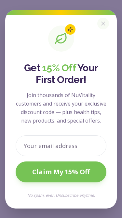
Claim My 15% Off (61, 171)
